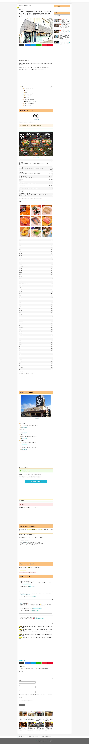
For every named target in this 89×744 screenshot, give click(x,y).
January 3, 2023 (31, 586)
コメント (21, 671)
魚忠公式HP (36, 119)
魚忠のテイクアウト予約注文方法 (29, 99)
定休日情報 (27, 97)
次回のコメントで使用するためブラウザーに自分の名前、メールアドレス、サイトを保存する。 (36, 694)
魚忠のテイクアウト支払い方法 (29, 103)
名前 (20, 680)
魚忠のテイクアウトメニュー (28, 88)
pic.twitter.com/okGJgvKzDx (39, 618)
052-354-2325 (24, 432)
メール (20, 685)
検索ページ (24, 542)
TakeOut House (21, 1)
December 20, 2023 (33, 596)
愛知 (18, 7)
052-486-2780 (24, 427)
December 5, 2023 (35, 610)
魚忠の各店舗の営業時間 (35, 481)
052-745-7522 (24, 449)
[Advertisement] (36, 53)
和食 (25, 660)
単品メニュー (27, 92)
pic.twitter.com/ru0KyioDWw (36, 608)
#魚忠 (21, 603)
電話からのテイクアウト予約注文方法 (31, 101)
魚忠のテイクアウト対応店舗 (28, 94)
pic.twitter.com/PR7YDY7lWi (25, 594)
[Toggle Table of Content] (51, 86)
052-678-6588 (24, 438)
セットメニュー (27, 90)
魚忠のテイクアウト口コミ (28, 105)
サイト (20, 690)
